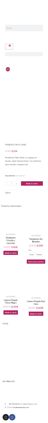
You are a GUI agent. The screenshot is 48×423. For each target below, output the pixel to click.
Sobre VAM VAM (9, 392)
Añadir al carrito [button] (11, 252)
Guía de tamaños (10, 352)
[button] (24, 54)
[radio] (32, 254)
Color (30, 250)
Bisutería (22, 192)
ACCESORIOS (15, 192)
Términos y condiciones (13, 370)
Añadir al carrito (32, 183)
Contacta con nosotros (13, 334)
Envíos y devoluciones (12, 343)
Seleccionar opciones (36, 261)
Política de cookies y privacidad (16, 361)
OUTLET (28, 192)
